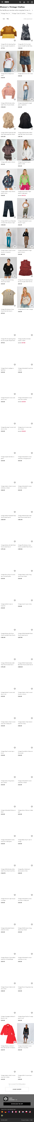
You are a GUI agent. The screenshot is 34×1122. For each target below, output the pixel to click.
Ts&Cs (31, 1120)
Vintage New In (5, 13)
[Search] (20, 2)
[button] (2, 1112)
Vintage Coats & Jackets (18, 13)
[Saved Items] (28, 2)
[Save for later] (15, 40)
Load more (17, 1089)
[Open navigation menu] (2, 2)
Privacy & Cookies (25, 1120)
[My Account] (24, 2)
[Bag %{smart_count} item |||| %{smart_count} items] (32, 2)
